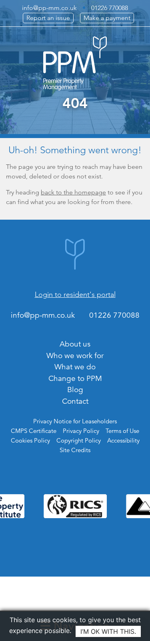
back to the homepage (73, 192)
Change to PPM (75, 378)
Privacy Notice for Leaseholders (75, 421)
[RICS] (75, 506)
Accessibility (123, 440)
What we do (75, 366)
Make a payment (107, 18)
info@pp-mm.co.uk (49, 8)
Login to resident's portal (75, 294)
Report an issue (48, 18)
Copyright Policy (78, 440)
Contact (75, 401)
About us (75, 344)
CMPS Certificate (33, 431)
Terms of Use (122, 431)
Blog (75, 389)
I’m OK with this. (108, 631)
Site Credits (75, 450)
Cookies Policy (30, 440)
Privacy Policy (81, 431)
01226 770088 (109, 8)
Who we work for (75, 355)
